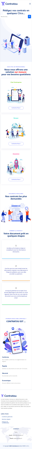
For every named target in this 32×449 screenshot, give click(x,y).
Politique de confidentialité (5, 422)
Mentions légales (6, 419)
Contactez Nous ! (16, 108)
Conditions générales (7, 416)
